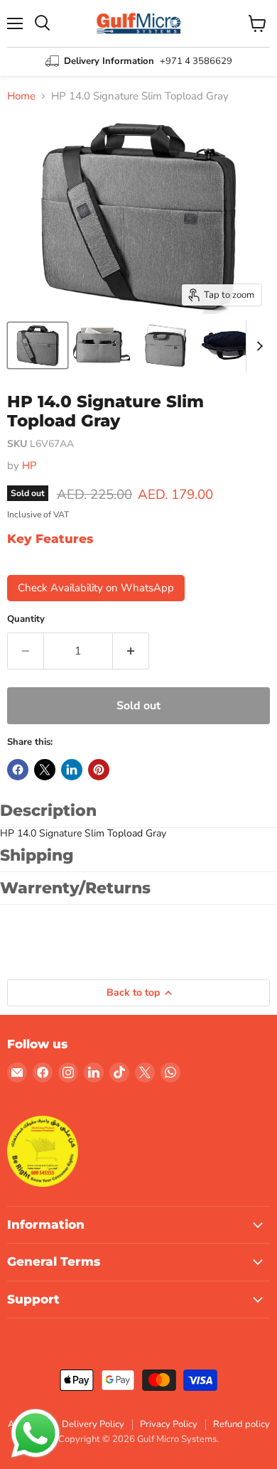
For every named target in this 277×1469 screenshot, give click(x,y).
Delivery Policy (93, 1424)
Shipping (37, 855)
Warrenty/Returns (75, 888)
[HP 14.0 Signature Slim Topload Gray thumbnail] (37, 345)
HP (29, 465)
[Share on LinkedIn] (71, 769)
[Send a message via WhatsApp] (35, 1433)
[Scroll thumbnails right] (257, 346)
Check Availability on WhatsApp (96, 588)
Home (21, 96)
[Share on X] (44, 769)
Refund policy (241, 1424)
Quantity (26, 619)
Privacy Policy (168, 1424)
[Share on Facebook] (17, 769)
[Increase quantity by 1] (131, 651)
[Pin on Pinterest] (98, 769)
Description (48, 810)
